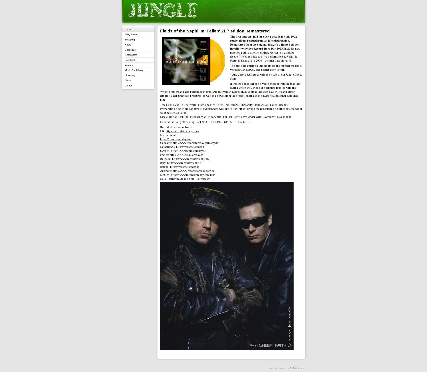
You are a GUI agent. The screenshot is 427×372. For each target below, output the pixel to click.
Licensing (130, 75)
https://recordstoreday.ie (184, 166)
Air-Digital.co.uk (298, 368)
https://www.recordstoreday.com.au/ (194, 170)
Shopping (130, 39)
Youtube (129, 65)
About (128, 80)
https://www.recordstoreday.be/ (190, 158)
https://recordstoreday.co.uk (182, 131)
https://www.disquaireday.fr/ (186, 154)
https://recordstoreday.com (176, 139)
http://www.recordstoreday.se (188, 150)
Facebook (130, 60)
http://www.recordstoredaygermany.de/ (196, 142)
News (128, 44)
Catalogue (130, 49)
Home (128, 29)
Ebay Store (131, 34)
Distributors (131, 55)
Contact (129, 85)
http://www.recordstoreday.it (184, 162)
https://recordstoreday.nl (190, 146)
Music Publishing (134, 70)
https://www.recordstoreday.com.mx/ (193, 174)
